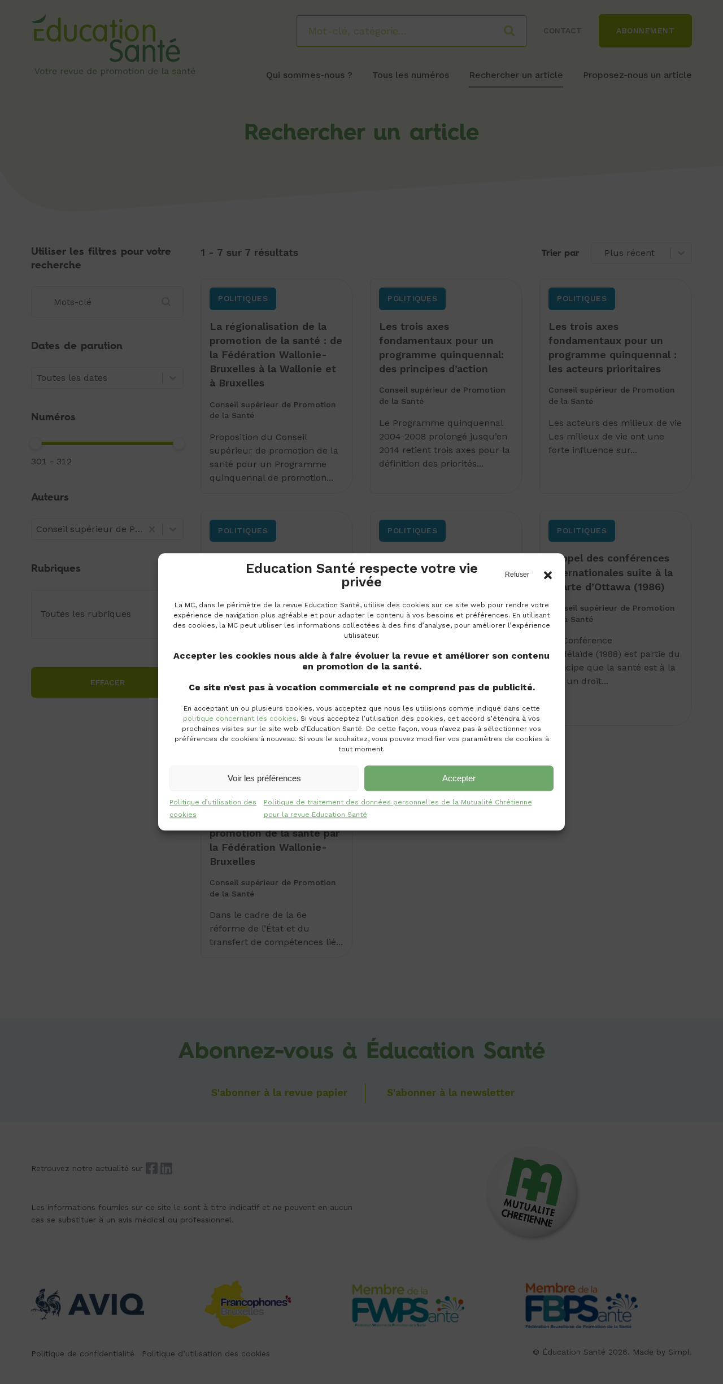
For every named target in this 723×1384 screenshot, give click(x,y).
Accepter (459, 778)
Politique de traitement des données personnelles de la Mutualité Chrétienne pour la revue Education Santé (398, 808)
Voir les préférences (264, 778)
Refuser (517, 574)
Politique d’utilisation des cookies (212, 808)
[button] (548, 575)
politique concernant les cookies (240, 719)
